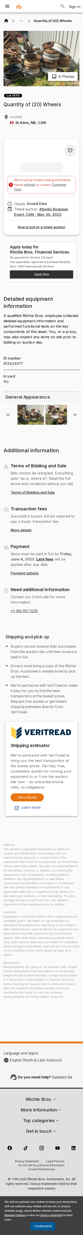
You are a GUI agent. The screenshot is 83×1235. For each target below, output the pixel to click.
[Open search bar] (62, 6)
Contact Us (62, 1077)
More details (21, 530)
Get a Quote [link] (27, 797)
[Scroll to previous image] (8, 415)
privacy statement (51, 1215)
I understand (43, 1226)
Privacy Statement (27, 1162)
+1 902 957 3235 (24, 611)
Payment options (25, 573)
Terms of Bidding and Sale (33, 492)
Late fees (44, 559)
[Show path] (21, 21)
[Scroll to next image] (75, 415)
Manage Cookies (14, 1215)
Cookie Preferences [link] (41, 1170)
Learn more (31, 807)
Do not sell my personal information (41, 1166)
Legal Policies (55, 1162)
